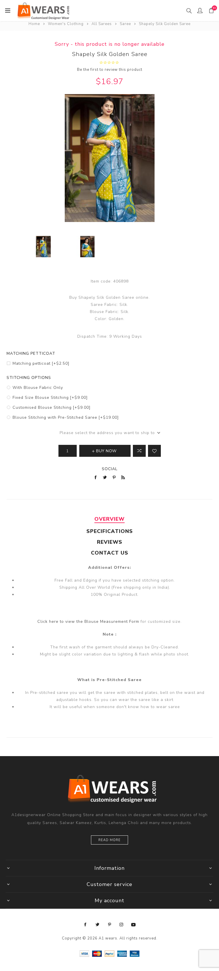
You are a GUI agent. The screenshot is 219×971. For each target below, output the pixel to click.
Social (109, 469)
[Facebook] (85, 924)
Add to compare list (139, 451)
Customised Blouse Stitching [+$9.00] (51, 407)
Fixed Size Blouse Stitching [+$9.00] (50, 397)
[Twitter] (97, 924)
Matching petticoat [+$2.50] (41, 363)
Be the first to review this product (109, 69)
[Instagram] (121, 924)
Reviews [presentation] (109, 542)
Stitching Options (29, 377)
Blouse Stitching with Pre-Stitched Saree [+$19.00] (66, 417)
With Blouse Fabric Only (38, 387)
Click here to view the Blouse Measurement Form (89, 621)
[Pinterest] (109, 924)
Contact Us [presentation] (109, 552)
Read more (109, 840)
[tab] (109, 519)
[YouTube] (133, 924)
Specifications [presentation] (109, 531)
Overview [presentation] (109, 519)
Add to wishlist (154, 451)
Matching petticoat (31, 353)
